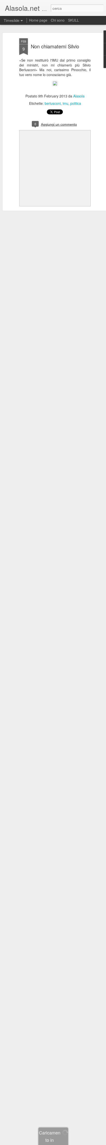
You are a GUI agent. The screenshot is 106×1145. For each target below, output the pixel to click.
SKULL (73, 20)
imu (65, 103)
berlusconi (53, 103)
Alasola (79, 95)
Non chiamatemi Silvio (55, 46)
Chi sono (58, 20)
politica (75, 103)
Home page (38, 20)
